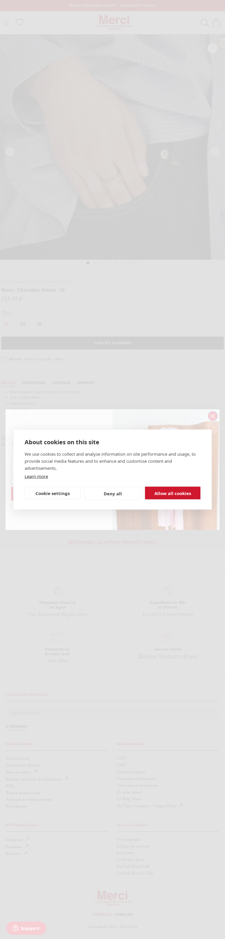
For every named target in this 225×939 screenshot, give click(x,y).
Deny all (113, 493)
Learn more (36, 476)
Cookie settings (52, 493)
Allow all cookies (172, 493)
